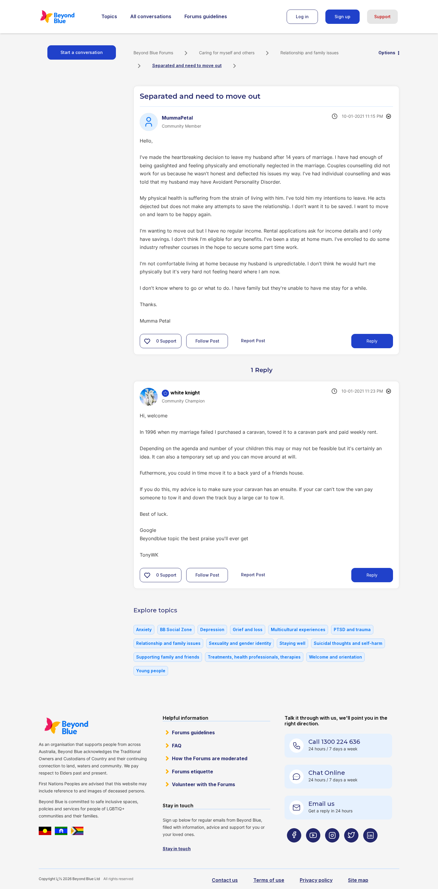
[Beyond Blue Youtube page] (313, 847)
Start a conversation (81, 52)
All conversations (150, 16)
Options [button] (386, 52)
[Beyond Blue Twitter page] (351, 847)
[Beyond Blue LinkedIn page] (370, 847)
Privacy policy (316, 880)
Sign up (342, 16)
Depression (212, 629)
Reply (372, 340)
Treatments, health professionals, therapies (254, 656)
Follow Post (207, 340)
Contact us (225, 880)
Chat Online (326, 772)
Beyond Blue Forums (65, 16)
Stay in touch (177, 848)
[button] (147, 341)
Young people (150, 670)
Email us (321, 803)
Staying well (292, 643)
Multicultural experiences (298, 629)
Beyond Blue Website (66, 726)
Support (382, 16)
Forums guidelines (205, 16)
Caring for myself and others (226, 52)
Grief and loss (248, 629)
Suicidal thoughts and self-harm (348, 643)
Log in (302, 16)
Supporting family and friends (167, 656)
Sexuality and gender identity (240, 643)
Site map (358, 880)
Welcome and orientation (335, 656)
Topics (109, 16)
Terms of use (268, 880)
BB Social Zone (176, 629)
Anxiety (144, 629)
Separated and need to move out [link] (187, 65)
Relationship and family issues (309, 52)
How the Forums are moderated (209, 758)
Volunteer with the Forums (203, 784)
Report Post (253, 340)
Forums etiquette (192, 772)
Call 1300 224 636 (334, 741)
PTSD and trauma (352, 629)
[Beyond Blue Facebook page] (294, 847)
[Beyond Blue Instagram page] (332, 847)
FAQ (176, 746)
